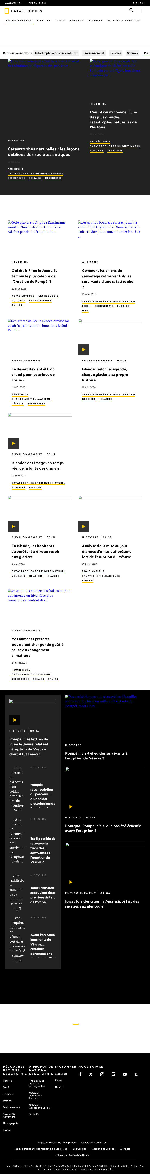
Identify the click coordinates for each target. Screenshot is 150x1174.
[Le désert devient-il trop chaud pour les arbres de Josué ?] (40, 337)
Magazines (13, 3)
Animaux (77, 20)
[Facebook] (82, 1075)
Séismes (116, 53)
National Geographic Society (40, 1106)
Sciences (96, 20)
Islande (106, 399)
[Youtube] (126, 1075)
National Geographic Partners (35, 1095)
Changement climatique (31, 399)
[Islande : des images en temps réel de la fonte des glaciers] (40, 431)
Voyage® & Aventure (123, 20)
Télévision (37, 3)
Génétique (20, 394)
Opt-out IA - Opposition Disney (72, 1154)
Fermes (38, 679)
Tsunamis (115, 150)
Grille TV (34, 1114)
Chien (86, 306)
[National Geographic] (7, 11)
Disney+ (139, 3)
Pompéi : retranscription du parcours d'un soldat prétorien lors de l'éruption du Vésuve (42, 799)
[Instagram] (103, 1075)
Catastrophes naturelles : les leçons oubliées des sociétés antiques (44, 151)
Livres (58, 1080)
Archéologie (100, 141)
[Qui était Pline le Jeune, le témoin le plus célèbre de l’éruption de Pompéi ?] (40, 238)
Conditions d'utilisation (94, 1142)
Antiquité (16, 168)
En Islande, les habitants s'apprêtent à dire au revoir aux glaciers (35, 551)
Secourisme (104, 306)
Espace (7, 1129)
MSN (85, 310)
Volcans (97, 150)
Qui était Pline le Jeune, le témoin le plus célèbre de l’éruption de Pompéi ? (34, 276)
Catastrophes (40, 300)
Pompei (87, 580)
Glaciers (89, 399)
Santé (60, 20)
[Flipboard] (115, 1075)
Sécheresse (16, 178)
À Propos (125, 1148)
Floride (123, 306)
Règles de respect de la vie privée (57, 1142)
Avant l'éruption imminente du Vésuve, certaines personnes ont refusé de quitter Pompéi (43, 949)
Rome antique (23, 296)
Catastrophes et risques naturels (56, 53)
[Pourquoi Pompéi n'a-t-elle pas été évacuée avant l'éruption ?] (105, 789)
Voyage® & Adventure (9, 1115)
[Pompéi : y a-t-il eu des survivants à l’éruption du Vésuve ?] (105, 717)
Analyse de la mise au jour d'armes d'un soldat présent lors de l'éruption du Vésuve (106, 551)
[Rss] (137, 1075)
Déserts (18, 403)
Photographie (10, 1123)
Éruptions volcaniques (101, 576)
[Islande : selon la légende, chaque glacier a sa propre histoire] (110, 337)
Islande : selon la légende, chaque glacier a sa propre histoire (105, 374)
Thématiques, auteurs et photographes (37, 1083)
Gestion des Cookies (103, 1148)
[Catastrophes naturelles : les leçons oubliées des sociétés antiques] (46, 97)
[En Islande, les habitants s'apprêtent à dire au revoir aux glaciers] (40, 514)
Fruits (53, 679)
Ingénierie (53, 178)
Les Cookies (79, 1148)
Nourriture (21, 670)
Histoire (44, 20)
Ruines (17, 305)
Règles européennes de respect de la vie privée (40, 1148)
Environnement (19, 20)
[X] (92, 1075)
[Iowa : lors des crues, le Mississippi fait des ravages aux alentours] (105, 865)
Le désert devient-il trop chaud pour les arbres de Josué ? (33, 374)
